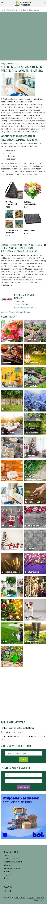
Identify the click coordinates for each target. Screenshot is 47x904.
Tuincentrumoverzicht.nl (12, 859)
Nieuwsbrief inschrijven (12, 868)
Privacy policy (40, 898)
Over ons (7, 872)
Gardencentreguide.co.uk (13, 862)
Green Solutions (20, 898)
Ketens (6, 881)
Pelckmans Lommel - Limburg (16, 10)
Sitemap (36, 900)
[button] (14, 195)
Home (3, 10)
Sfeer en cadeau (34, 10)
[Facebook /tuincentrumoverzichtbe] (9, 891)
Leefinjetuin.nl (9, 855)
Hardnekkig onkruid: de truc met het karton (17, 728)
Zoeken (23, 759)
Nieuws (6, 878)
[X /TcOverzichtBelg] (5, 891)
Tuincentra (8, 875)
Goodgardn (30, 898)
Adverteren (8, 865)
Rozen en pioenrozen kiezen (12, 732)
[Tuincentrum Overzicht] (23, 3)
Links (42, 900)
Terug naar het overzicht (10, 64)
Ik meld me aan (23, 787)
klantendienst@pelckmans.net (25, 307)
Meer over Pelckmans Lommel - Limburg (15, 312)
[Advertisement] (23, 36)
